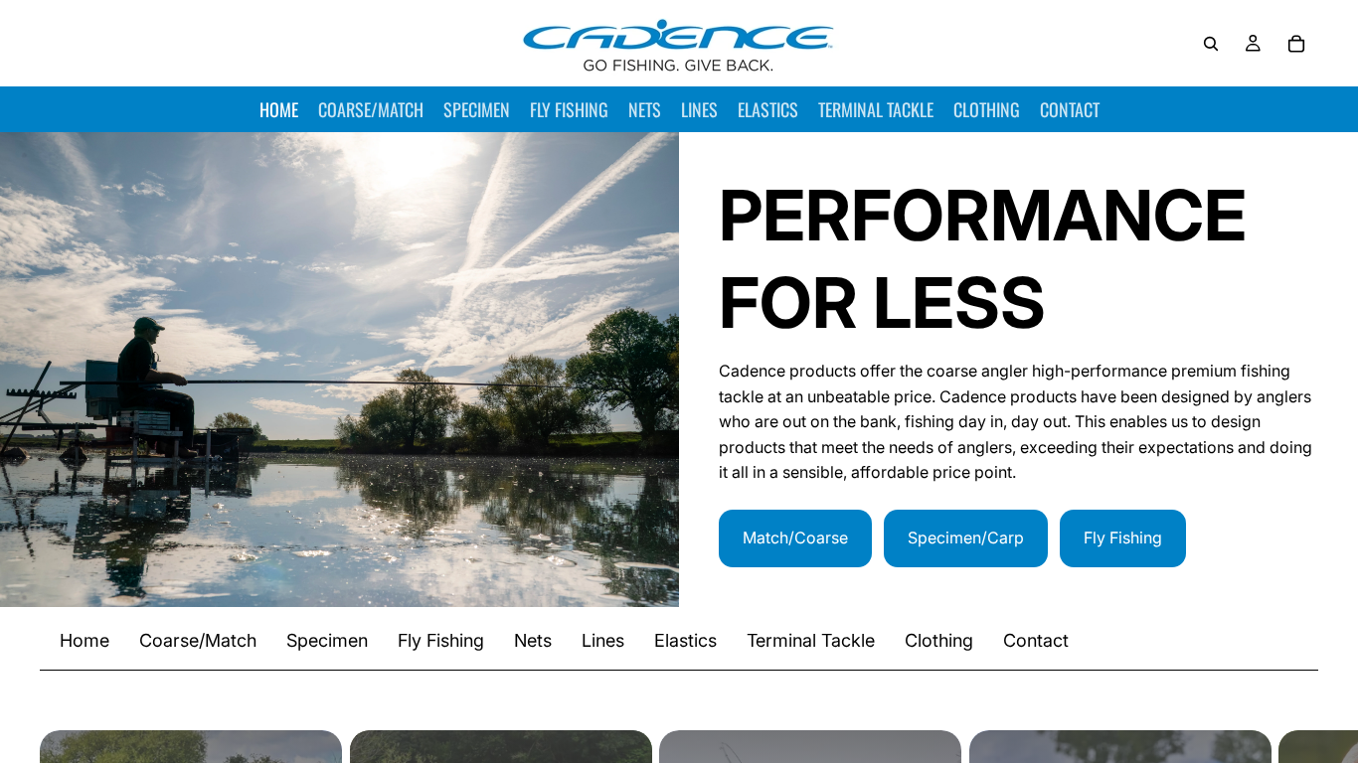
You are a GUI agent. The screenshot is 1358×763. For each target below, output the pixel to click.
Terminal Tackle (811, 640)
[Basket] (1296, 44)
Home (84, 640)
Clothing (939, 640)
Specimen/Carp (966, 537)
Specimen (327, 640)
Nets (533, 640)
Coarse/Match (197, 640)
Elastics (685, 640)
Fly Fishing (1123, 537)
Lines (603, 640)
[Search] (1211, 44)
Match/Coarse (795, 537)
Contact (1036, 640)
